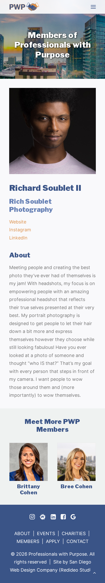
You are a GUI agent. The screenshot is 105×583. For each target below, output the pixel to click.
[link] (24, 6)
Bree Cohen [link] (77, 486)
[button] (93, 6)
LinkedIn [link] (18, 237)
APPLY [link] (53, 541)
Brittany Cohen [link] (28, 489)
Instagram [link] (20, 229)
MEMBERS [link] (28, 541)
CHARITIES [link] (74, 533)
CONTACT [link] (78, 541)
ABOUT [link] (22, 533)
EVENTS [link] (46, 533)
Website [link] (17, 221)
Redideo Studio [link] (77, 570)
